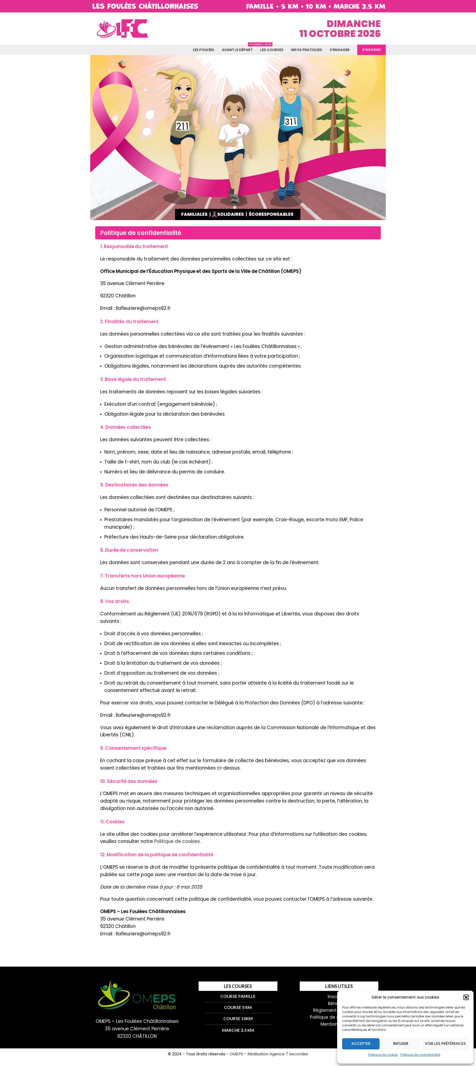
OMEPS (236, 1054)
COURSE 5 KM (238, 1007)
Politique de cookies (383, 1055)
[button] (466, 997)
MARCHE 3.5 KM (238, 1030)
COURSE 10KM (238, 1018)
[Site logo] (121, 28)
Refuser (400, 1043)
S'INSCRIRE (371, 49)
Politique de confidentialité (420, 1055)
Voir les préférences (445, 1043)
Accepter (360, 1043)
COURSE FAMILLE (238, 996)
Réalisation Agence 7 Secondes (277, 1054)
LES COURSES (238, 986)
